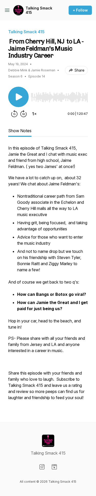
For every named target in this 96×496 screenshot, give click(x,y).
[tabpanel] (48, 275)
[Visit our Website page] (54, 466)
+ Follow (80, 10)
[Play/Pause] (18, 97)
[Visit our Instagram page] (42, 466)
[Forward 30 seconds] (23, 113)
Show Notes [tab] (19, 130)
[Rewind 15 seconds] (14, 113)
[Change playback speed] (34, 113)
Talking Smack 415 (39, 10)
